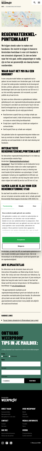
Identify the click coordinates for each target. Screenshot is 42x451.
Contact (3, 424)
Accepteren (21, 239)
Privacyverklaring (27, 433)
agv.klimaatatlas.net (18, 285)
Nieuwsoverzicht (5, 414)
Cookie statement (27, 435)
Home (2, 6)
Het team (3, 426)
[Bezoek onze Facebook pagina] (7, 443)
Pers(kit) (24, 424)
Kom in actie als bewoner (8, 433)
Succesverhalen (5, 412)
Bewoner (3, 356)
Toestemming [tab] (7, 206)
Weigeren (21, 246)
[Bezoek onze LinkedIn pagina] (11, 443)
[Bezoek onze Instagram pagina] (2, 443)
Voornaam (3, 368)
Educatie (24, 414)
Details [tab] (21, 206)
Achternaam (4, 376)
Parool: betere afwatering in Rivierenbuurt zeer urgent (20, 320)
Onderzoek (25, 416)
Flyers (24, 426)
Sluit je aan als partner (7, 435)
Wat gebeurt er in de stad (8, 416)
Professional (12, 356)
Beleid (24, 412)
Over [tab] (34, 206)
